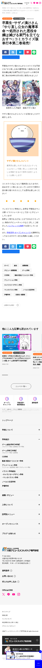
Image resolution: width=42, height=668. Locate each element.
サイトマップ (6, 612)
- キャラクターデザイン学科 (12, 474)
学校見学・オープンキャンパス (19, 232)
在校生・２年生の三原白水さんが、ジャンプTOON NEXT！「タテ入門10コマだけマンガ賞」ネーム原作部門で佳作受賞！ (16, 358)
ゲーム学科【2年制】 (9, 450)
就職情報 (25, 265)
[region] (21, 356)
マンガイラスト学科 (10, 290)
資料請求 (5, 570)
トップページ (7, 420)
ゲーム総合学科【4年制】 (11, 444)
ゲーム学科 (25, 270)
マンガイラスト (7, 18)
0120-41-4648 (10, 561)
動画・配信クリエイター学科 (24, 275)
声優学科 (7, 294)
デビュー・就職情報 (19, 18)
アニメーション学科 (10, 280)
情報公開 (5, 615)
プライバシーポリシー (9, 626)
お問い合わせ (7, 576)
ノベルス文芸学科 (28, 290)
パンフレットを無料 (16, 225)
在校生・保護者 (20, 294)
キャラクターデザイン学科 (13, 285)
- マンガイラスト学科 (10, 477)
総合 (15, 265)
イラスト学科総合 (9, 471)
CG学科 (6, 275)
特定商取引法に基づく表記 (10, 622)
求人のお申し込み (9, 581)
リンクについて (7, 619)
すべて (6, 265)
